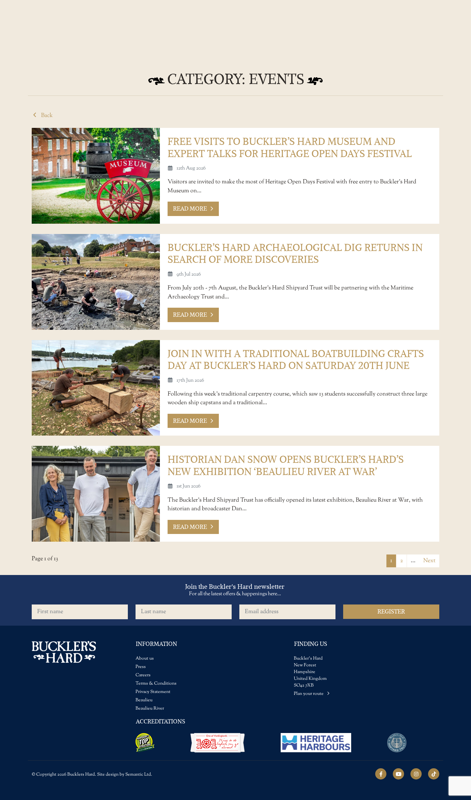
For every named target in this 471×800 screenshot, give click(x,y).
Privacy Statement (153, 692)
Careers (143, 675)
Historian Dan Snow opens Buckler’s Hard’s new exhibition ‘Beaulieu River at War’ (286, 465)
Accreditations (160, 721)
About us (145, 658)
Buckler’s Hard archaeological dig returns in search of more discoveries (295, 253)
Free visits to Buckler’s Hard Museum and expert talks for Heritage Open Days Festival (290, 147)
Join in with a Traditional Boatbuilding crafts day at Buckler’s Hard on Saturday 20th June (296, 359)
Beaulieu (144, 700)
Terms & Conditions (156, 683)
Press (141, 667)
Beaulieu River (150, 708)
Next (429, 560)
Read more (190, 208)
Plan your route (309, 694)
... (413, 560)
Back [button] (46, 115)
